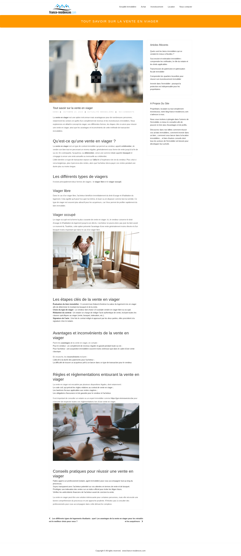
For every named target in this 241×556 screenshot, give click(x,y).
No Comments (126, 112)
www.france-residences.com (134, 551)
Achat (143, 7)
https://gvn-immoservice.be (122, 398)
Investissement (156, 7)
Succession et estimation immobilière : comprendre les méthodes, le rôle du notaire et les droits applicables (169, 61)
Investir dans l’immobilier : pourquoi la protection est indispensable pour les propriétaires (165, 86)
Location (171, 7)
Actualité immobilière (127, 7)
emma (56, 112)
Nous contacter (185, 7)
